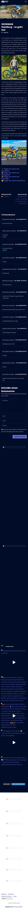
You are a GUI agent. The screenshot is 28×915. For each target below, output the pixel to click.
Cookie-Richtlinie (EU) (6, 896)
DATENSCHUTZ (11, 894)
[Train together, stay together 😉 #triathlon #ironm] (14, 742)
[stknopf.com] (4, 1)
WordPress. (20, 907)
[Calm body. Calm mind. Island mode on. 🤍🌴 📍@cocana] (14, 769)
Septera (14, 907)
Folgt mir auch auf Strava (14, 180)
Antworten (24, 219)
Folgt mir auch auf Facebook (10, 170)
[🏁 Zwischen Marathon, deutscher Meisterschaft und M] (14, 689)
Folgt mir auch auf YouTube (10, 177)
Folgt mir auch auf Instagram (10, 174)
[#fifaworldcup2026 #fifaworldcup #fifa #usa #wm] (14, 662)
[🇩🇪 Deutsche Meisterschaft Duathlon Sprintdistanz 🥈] (14, 716)
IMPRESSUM (3, 894)
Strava (14, 896)
